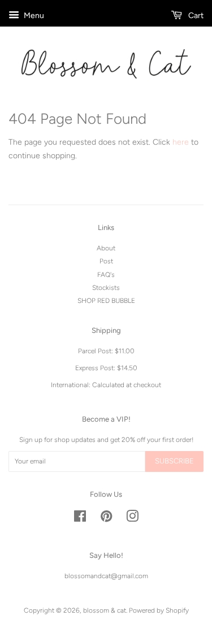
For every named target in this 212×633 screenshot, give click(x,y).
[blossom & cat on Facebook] (79, 519)
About (106, 248)
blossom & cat (104, 610)
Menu (33, 15)
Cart (195, 15)
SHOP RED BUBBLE (106, 301)
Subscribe (174, 461)
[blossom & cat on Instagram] (132, 519)
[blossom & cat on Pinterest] (106, 519)
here (180, 142)
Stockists (106, 288)
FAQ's (106, 275)
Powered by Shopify (159, 610)
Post (106, 261)
